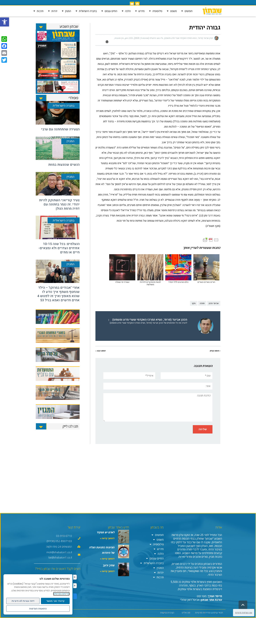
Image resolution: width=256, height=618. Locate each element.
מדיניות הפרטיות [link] (61, 594)
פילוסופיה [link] (157, 11)
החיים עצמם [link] (111, 11)
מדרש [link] (141, 11)
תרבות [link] (40, 11)
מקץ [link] (194, 303)
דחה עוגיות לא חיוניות (23, 600)
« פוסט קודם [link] (215, 350)
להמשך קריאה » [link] (107, 538)
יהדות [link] (54, 11)
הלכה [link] (128, 11)
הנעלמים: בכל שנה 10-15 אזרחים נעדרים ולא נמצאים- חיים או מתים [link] (59, 248)
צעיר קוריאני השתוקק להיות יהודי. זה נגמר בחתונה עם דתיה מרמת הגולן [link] (59, 204)
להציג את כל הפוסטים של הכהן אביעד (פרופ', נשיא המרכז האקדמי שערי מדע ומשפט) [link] (148, 322)
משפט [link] (173, 11)
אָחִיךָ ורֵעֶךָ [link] (109, 565)
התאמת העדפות (38, 608)
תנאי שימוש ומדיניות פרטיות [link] (209, 613)
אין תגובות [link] (119, 38)
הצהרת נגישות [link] (167, 613)
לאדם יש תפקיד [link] (106, 532)
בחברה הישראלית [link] (88, 11)
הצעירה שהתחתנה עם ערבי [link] (60, 129)
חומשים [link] (188, 11)
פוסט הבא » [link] (100, 350)
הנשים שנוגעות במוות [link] (64, 164)
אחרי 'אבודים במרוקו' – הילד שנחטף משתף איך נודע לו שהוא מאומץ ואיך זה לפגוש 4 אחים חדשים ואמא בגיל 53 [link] (58, 293)
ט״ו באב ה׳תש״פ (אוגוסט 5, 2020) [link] (148, 38)
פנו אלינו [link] (186, 613)
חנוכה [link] (202, 303)
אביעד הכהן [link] (214, 303)
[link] (4, 21)
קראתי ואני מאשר (55, 600)
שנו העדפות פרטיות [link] (243, 612)
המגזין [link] (68, 11)
